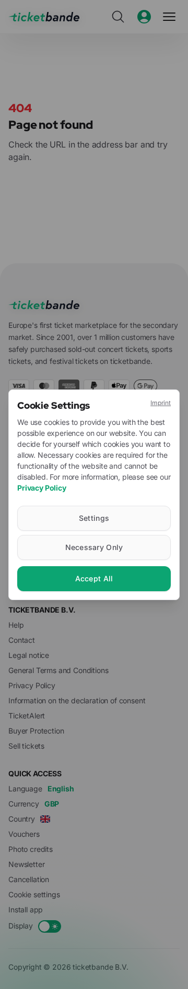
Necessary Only (94, 547)
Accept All (94, 578)
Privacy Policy (41, 487)
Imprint (160, 403)
